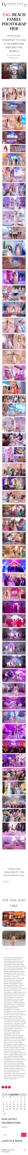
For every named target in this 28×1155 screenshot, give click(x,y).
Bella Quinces (17, 961)
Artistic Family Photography (12, 957)
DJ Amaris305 (8, 995)
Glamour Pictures (9, 1014)
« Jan (4, 1114)
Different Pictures (19, 994)
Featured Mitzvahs (14, 36)
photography (7, 1046)
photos (6, 1049)
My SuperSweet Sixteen (15, 1040)
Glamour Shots (19, 1014)
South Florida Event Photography (13, 1061)
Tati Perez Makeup (14, 1068)
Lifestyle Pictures (21, 1027)
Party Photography (18, 1044)
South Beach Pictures (19, 1059)
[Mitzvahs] (6, 1087)
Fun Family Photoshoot (19, 1011)
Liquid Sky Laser (8, 1028)
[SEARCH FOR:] (10, 1135)
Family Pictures (20, 1004)
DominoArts (18, 997)
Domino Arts (16, 995)
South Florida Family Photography (14, 1063)
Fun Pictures (7, 1013)
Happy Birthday (12, 1016)
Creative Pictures (17, 992)
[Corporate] (9, 1087)
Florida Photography (10, 1006)
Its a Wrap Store (8, 1023)
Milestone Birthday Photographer (13, 1037)
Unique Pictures (8, 1077)
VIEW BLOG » (9, 929)
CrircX (24, 992)
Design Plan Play (9, 994)
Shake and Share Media (11, 1056)
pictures (18, 1049)
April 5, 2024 (15, 58)
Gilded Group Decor (18, 1013)
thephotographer (16, 55)
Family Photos (11, 1004)
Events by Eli (15, 999)
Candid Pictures (13, 988)
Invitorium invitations (20, 1021)
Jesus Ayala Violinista (20, 1023)
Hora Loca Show (8, 1021)
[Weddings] (3, 1087)
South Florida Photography (12, 1065)
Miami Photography (17, 1035)
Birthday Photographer (10, 983)
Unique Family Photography (15, 1075)
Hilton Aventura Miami (18, 1020)
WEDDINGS (5, 1127)
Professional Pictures (19, 1054)
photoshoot (11, 1049)
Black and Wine (8, 987)
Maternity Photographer (11, 1030)
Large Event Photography (11, 1025)
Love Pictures (18, 1028)
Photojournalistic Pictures (16, 1047)
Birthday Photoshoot (18, 985)
